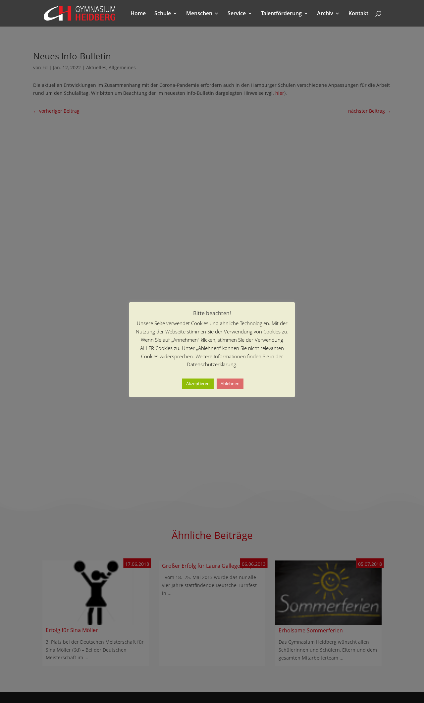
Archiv (325, 14)
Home (138, 14)
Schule (162, 14)
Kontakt (358, 14)
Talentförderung (281, 14)
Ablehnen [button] (230, 384)
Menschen (199, 14)
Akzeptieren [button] (198, 384)
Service (237, 14)
